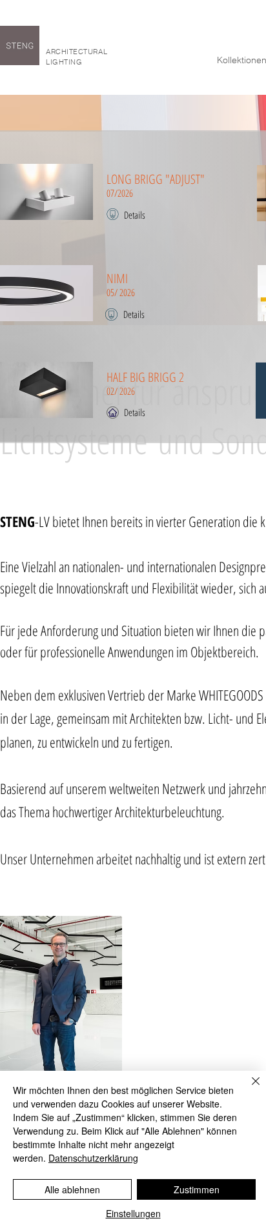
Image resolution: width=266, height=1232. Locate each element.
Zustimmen (197, 1189)
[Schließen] (247, 1088)
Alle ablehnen (72, 1189)
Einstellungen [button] (133, 1213)
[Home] (113, 412)
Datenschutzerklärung (93, 1157)
